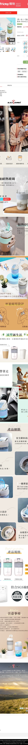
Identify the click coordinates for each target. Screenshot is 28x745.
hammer (24, 71)
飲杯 (19, 71)
